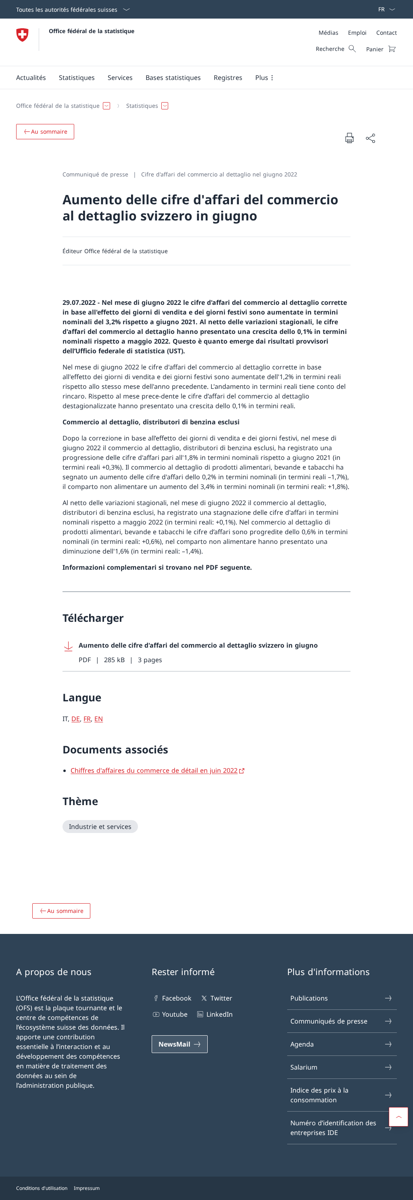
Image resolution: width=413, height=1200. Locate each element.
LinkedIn (219, 1014)
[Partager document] (370, 138)
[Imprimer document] (349, 138)
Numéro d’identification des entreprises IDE (333, 1127)
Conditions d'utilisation (41, 1188)
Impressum (87, 1188)
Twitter (221, 998)
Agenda (302, 1044)
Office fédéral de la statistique (91, 31)
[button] (31, 77)
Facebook (177, 998)
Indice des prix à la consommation (319, 1095)
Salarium (303, 1067)
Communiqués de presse (328, 1021)
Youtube (175, 1014)
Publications (309, 998)
